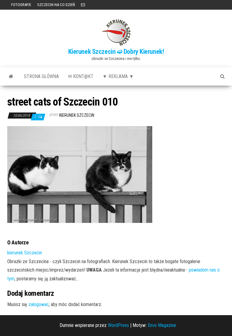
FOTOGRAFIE (20, 4)
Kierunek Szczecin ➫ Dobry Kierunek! (116, 51)
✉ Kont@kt (80, 76)
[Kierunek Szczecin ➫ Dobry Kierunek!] (11, 76)
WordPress (118, 325)
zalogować (38, 304)
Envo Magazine (162, 325)
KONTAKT (83, 5)
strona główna (41, 76)
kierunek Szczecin (76, 115)
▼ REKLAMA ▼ (118, 76)
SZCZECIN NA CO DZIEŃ (56, 4)
